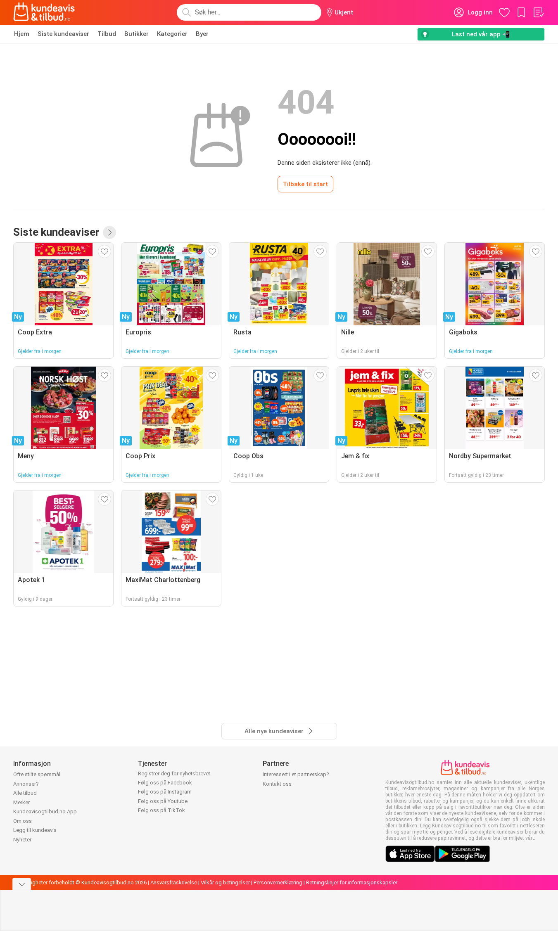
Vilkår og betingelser (225, 882)
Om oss (22, 821)
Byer (202, 34)
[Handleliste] (538, 12)
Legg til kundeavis (35, 830)
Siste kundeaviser (63, 34)
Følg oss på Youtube (163, 801)
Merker (21, 802)
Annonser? (26, 784)
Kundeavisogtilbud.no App (45, 811)
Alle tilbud (25, 793)
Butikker (136, 34)
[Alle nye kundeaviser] (109, 232)
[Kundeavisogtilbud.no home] (44, 12)
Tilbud (106, 34)
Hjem (21, 34)
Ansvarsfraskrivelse (173, 882)
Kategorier (172, 34)
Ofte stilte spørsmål (36, 774)
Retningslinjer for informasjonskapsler (351, 882)
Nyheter (22, 839)
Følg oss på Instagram (165, 792)
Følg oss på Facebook (165, 782)
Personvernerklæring (278, 882)
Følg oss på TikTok (161, 810)
